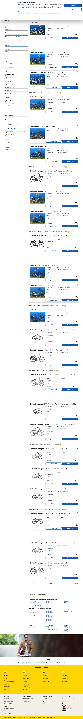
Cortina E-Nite (67, 601)
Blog (43, 701)
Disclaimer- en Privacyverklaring (19, 717)
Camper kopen (65, 676)
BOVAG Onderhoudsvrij (8, 701)
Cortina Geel (49, 615)
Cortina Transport (33, 604)
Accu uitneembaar (9, 74)
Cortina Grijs (49, 616)
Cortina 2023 (67, 630)
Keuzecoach (6, 689)
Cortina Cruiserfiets (33, 611)
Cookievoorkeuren (31, 717)
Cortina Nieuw (32, 626)
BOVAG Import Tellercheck (9, 703)
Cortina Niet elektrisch (51, 629)
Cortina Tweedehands (34, 627)
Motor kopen (45, 676)
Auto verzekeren (7, 686)
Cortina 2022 (67, 631)
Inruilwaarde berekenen (9, 683)
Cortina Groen (49, 618)
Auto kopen (6, 676)
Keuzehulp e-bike (26, 687)
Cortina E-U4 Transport (34, 602)
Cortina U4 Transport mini (70, 604)
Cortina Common (33, 601)
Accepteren (73, 5)
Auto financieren (7, 684)
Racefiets (25, 683)
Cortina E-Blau (49, 601)
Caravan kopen (65, 678)
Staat (6, 60)
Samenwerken (26, 701)
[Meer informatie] (11, 132)
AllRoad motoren (45, 680)
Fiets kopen (25, 676)
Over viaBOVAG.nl (7, 717)
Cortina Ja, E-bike (50, 626)
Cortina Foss (49, 602)
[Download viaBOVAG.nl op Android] (64, 703)
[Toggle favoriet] (77, 22)
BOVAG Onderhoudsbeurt (9, 708)
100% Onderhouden (8, 713)
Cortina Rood (49, 619)
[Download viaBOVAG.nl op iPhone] (62, 703)
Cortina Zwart (49, 622)
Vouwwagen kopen (65, 680)
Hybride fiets (25, 686)
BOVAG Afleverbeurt (8, 706)
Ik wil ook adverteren (27, 700)
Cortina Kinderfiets (33, 614)
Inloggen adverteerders (28, 698)
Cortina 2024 (67, 629)
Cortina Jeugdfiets (33, 612)
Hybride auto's (7, 680)
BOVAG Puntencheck (8, 710)
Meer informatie (20, 17)
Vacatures (39, 717)
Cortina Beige (49, 611)
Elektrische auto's (7, 678)
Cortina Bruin (49, 614)
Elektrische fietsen (27, 678)
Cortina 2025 (67, 627)
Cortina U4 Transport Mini (35, 605)
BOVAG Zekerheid (7, 698)
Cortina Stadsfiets (33, 615)
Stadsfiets (25, 681)
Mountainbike (26, 684)
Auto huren (6, 687)
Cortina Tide (66, 602)
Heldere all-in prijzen (8, 711)
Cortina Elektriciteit (68, 611)
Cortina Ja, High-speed (51, 627)
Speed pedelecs (26, 680)
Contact (24, 703)
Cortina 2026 (67, 626)
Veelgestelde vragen (46, 700)
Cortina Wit (49, 620)
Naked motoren (45, 678)
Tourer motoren (45, 681)
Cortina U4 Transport (51, 604)
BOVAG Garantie (7, 700)
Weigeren (73, 9)
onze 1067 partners (24, 4)
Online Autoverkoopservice (9, 681)
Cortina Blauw (49, 612)
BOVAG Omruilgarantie (8, 705)
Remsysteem (8, 100)
